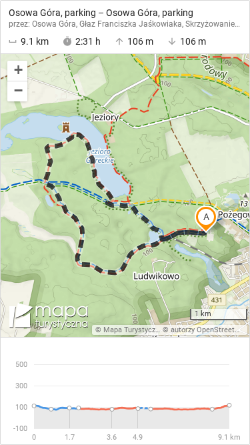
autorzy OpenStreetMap (210, 330)
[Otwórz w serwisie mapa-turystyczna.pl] (47, 318)
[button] (17, 71)
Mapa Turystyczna (133, 330)
